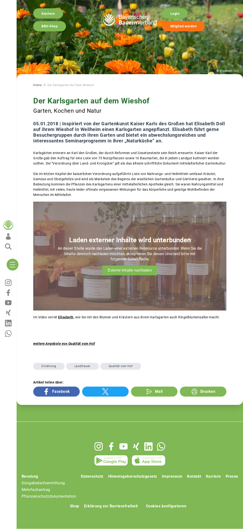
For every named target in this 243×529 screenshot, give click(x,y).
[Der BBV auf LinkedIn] (148, 446)
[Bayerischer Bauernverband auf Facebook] (111, 446)
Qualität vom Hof (121, 366)
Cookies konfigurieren (166, 506)
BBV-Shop (50, 26)
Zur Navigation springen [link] (20, 4)
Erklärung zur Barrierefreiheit (111, 506)
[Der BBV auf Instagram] (98, 446)
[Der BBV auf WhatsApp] (161, 446)
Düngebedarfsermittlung (43, 483)
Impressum (172, 476)
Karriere (48, 13)
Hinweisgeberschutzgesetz (132, 476)
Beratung (30, 476)
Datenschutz (92, 476)
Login (175, 13)
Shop (74, 506)
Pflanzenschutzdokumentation (49, 496)
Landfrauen (82, 366)
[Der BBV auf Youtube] (123, 446)
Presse (232, 476)
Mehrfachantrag (36, 489)
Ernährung (49, 366)
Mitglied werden (183, 26)
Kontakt (194, 476)
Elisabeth (66, 317)
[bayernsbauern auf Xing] (136, 446)
